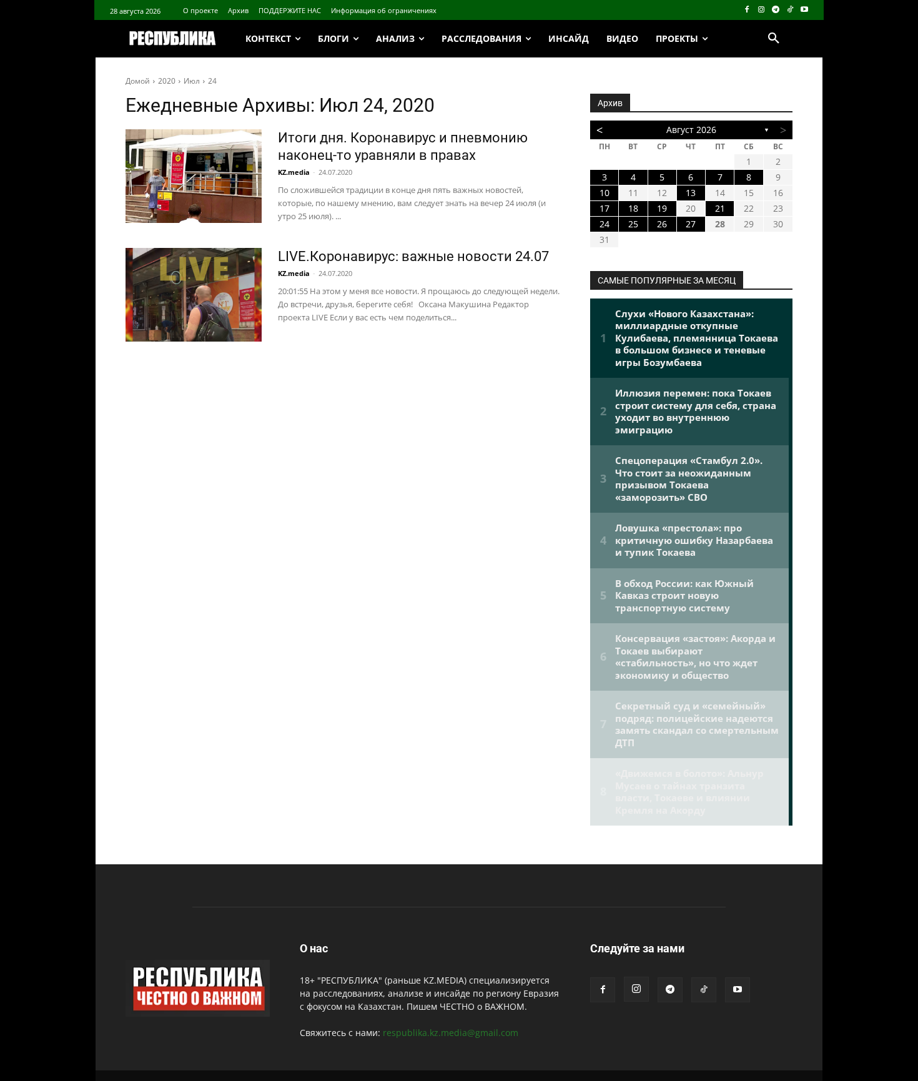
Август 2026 (691, 130)
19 (662, 208)
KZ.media (294, 172)
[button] (773, 38)
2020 (166, 81)
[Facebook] (747, 10)
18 (633, 208)
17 (605, 208)
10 (605, 193)
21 (720, 208)
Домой (138, 81)
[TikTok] (789, 10)
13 (691, 193)
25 (633, 224)
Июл (192, 81)
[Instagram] (761, 10)
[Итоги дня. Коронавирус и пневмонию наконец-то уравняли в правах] (194, 176)
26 (662, 224)
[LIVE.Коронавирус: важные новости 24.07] (194, 295)
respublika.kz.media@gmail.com (450, 1033)
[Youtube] (804, 10)
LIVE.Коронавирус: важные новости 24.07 (413, 256)
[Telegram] (776, 10)
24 (212, 81)
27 (691, 224)
